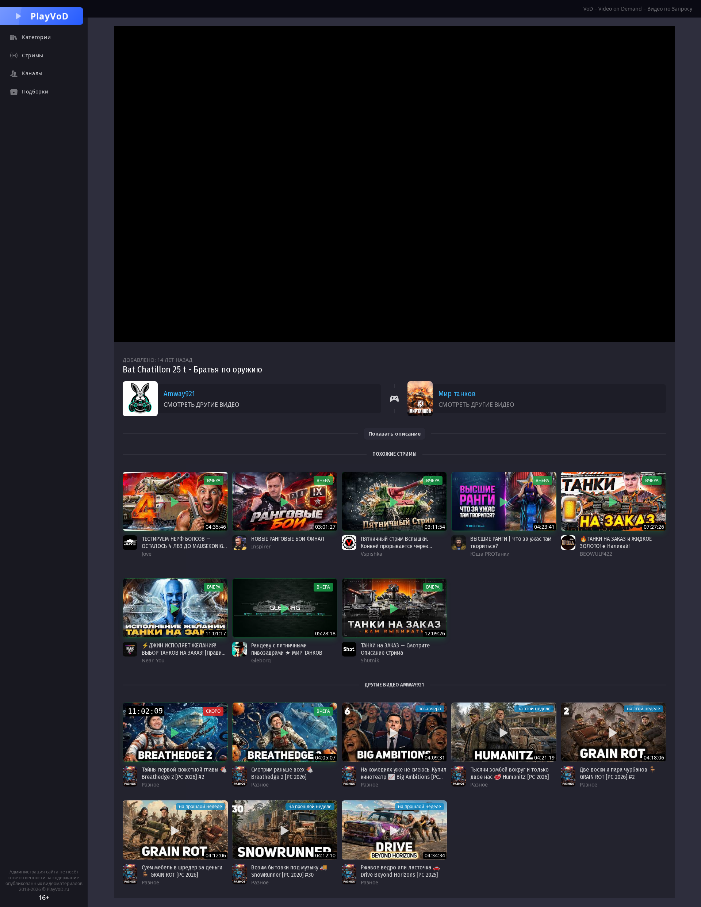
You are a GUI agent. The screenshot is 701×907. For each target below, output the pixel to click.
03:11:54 (435, 526)
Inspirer (261, 546)
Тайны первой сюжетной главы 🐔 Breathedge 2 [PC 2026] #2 (184, 773)
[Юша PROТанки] (458, 542)
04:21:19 (544, 757)
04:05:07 (325, 757)
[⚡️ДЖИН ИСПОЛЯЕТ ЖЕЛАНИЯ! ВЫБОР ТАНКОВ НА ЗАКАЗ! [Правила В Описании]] (175, 608)
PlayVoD (49, 16)
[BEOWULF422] (568, 542)
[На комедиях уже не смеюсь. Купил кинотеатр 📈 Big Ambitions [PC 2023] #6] (394, 732)
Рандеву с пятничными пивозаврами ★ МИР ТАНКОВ (286, 649)
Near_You (153, 660)
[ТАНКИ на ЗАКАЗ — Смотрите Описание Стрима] (394, 608)
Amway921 (179, 393)
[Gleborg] (239, 649)
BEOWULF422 (596, 553)
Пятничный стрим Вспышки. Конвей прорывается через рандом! (394, 546)
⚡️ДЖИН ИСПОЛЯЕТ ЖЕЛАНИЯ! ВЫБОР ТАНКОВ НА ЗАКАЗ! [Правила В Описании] (185, 652)
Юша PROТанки (490, 553)
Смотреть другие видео (202, 405)
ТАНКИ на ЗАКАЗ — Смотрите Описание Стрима (395, 649)
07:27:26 (654, 526)
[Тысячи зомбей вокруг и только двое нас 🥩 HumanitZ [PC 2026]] (503, 732)
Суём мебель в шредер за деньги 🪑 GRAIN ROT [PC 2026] (182, 871)
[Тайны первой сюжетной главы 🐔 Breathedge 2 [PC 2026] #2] (175, 732)
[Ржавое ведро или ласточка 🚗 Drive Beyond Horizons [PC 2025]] (394, 830)
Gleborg (261, 660)
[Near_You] (130, 649)
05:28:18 (325, 633)
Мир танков (457, 393)
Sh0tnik (370, 660)
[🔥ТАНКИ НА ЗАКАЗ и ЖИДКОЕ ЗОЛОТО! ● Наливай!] (613, 501)
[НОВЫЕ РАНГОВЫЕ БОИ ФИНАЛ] (284, 501)
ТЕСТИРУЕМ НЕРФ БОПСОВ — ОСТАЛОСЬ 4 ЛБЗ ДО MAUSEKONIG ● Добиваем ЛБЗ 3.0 (182, 546)
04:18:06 (654, 757)
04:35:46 (216, 526)
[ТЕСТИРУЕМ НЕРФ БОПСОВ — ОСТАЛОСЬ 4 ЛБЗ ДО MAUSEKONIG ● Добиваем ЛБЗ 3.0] (175, 501)
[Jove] (130, 542)
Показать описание (394, 433)
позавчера (429, 708)
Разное (150, 784)
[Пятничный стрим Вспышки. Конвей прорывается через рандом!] (394, 501)
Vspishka (371, 553)
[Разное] (130, 776)
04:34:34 (435, 855)
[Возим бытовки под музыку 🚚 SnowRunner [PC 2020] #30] (284, 830)
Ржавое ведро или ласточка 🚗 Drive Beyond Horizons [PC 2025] (400, 871)
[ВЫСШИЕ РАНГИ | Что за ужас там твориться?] (503, 501)
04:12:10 (325, 855)
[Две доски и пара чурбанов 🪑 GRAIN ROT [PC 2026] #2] (613, 732)
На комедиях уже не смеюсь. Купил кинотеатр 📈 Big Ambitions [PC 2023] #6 (404, 777)
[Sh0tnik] (349, 649)
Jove (147, 553)
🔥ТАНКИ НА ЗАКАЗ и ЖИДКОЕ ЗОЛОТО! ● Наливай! (616, 542)
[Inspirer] (239, 542)
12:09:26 (435, 633)
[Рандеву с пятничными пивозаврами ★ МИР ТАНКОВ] (284, 608)
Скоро (213, 711)
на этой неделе (534, 708)
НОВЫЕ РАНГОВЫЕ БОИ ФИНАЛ (287, 538)
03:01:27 (325, 526)
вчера (214, 480)
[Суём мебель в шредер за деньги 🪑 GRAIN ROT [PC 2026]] (175, 830)
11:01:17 (216, 633)
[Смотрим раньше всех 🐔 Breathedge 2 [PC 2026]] (284, 732)
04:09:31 (435, 757)
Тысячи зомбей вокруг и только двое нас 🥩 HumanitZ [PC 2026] (509, 773)
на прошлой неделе (200, 806)
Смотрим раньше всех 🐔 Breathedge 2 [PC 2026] (282, 773)
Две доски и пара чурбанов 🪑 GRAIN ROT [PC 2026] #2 (618, 773)
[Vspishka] (349, 542)
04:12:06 (216, 855)
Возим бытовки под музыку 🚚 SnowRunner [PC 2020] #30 (289, 871)
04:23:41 (544, 526)
